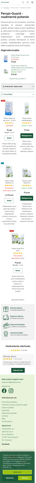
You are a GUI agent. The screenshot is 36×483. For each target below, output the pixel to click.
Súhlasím (25, 478)
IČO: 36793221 (7, 440)
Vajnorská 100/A (7, 432)
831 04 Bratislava (8, 434)
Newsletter (5, 410)
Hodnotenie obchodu (18, 346)
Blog (3, 419)
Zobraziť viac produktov (17, 79)
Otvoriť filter (8, 94)
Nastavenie (17, 472)
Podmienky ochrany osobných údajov (15, 405)
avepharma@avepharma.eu (11, 382)
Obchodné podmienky (9, 402)
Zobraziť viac (18, 370)
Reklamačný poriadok (9, 413)
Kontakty (5, 416)
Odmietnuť (9, 478)
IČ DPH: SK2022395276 (10, 437)
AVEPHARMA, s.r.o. (8, 429)
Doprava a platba (8, 407)
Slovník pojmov (7, 421)
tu (10, 467)
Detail (9, 138)
